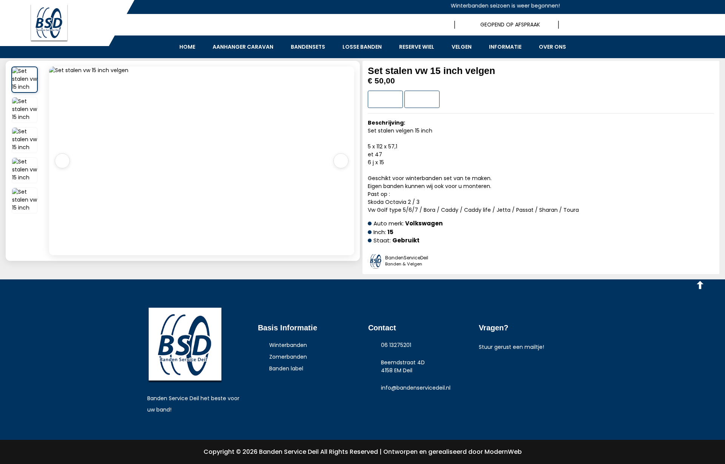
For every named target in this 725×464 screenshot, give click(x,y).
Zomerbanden (287, 357)
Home (187, 47)
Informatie (505, 47)
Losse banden (362, 47)
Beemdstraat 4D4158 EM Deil (403, 366)
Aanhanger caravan (243, 47)
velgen (462, 47)
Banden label (285, 368)
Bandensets (308, 47)
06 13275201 (396, 345)
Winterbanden (287, 345)
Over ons (552, 47)
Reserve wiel (416, 47)
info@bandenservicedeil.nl (415, 388)
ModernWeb (503, 451)
